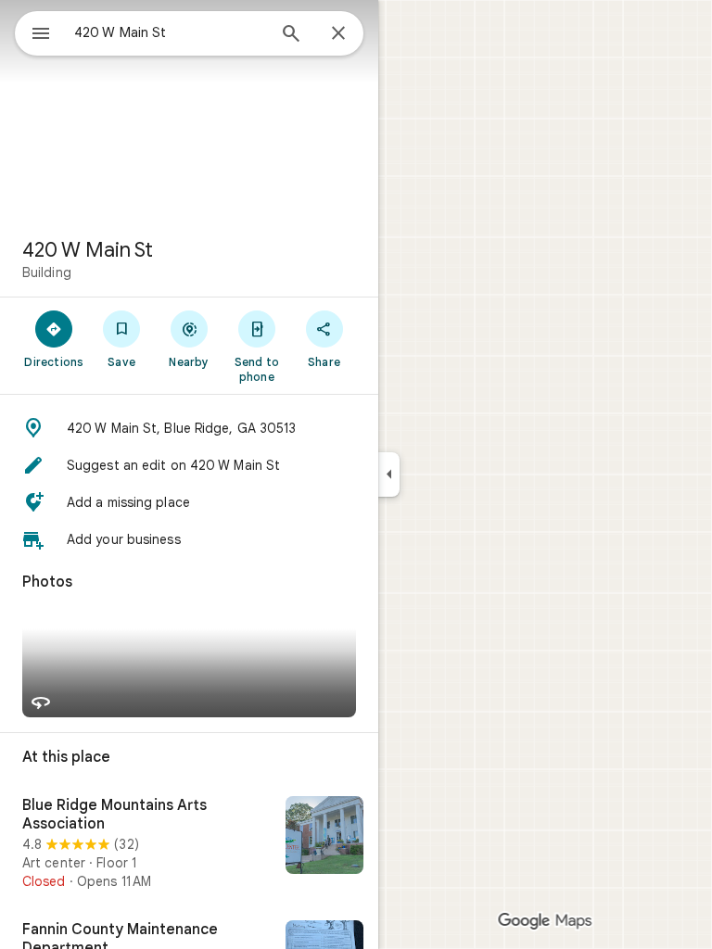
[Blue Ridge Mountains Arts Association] (189, 843)
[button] (189, 428)
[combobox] (169, 32)
